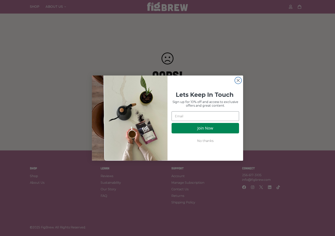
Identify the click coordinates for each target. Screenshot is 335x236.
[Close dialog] (238, 80)
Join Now (205, 128)
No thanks (205, 141)
